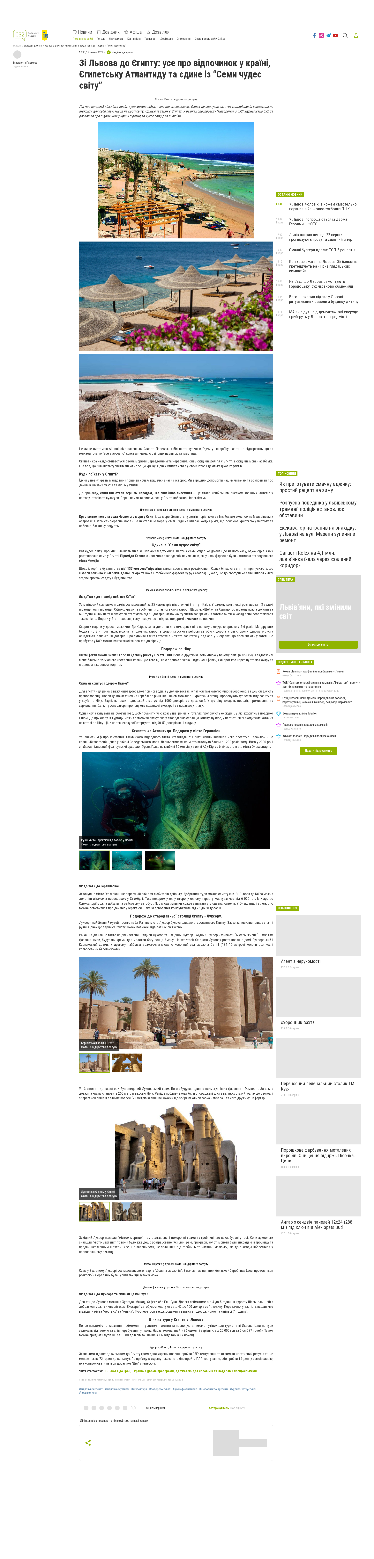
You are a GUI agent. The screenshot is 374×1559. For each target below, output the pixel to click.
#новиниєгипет (88, 1393)
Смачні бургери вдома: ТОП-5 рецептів (322, 250)
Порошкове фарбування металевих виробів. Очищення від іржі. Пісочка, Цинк (318, 1155)
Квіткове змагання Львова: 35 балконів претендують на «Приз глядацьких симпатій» (323, 266)
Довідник (111, 32)
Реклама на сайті (83, 38)
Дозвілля (160, 32)
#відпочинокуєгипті (117, 1389)
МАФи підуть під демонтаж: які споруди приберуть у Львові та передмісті (323, 314)
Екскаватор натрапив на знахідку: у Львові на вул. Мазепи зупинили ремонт (317, 534)
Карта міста (134, 38)
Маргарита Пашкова (25, 62)
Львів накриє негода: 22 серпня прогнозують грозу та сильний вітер (320, 237)
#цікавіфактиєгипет (185, 1389)
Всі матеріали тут (319, 644)
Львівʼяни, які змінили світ (315, 612)
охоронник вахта (298, 1022)
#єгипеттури (139, 1389)
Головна (17, 45)
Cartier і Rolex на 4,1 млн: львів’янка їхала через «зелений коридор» (315, 559)
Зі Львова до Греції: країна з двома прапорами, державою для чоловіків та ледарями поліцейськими (180, 1371)
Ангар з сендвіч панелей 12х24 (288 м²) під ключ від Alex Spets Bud (316, 1224)
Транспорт (150, 38)
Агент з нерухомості (301, 961)
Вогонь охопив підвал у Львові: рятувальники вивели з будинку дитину (323, 299)
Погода (101, 38)
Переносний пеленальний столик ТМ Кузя (317, 1086)
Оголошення (184, 38)
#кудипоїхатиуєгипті (243, 1389)
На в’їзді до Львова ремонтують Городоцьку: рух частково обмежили (321, 283)
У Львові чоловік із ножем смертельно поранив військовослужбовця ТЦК (323, 206)
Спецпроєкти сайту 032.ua (210, 38)
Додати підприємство (318, 750)
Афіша (136, 32)
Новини (85, 32)
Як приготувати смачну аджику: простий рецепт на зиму (315, 487)
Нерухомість (116, 38)
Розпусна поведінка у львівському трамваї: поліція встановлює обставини (318, 508)
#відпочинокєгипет (91, 1389)
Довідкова (166, 38)
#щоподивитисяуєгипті (213, 1389)
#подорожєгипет (159, 1389)
